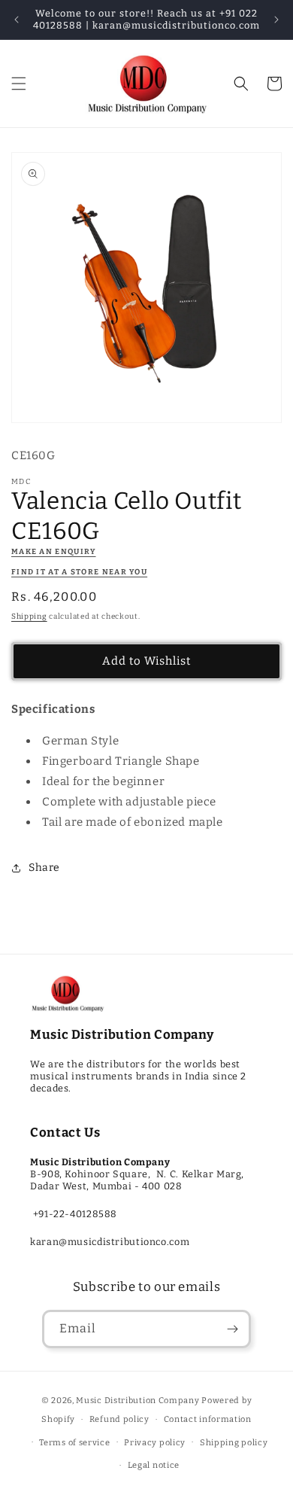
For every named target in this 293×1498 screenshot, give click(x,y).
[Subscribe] (232, 1329)
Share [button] (44, 867)
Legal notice (154, 1465)
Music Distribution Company (137, 1400)
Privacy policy (155, 1443)
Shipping (29, 616)
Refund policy (119, 1419)
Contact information (208, 1419)
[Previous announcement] (16, 19)
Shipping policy (234, 1443)
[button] (18, 83)
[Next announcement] (276, 19)
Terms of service (74, 1443)
